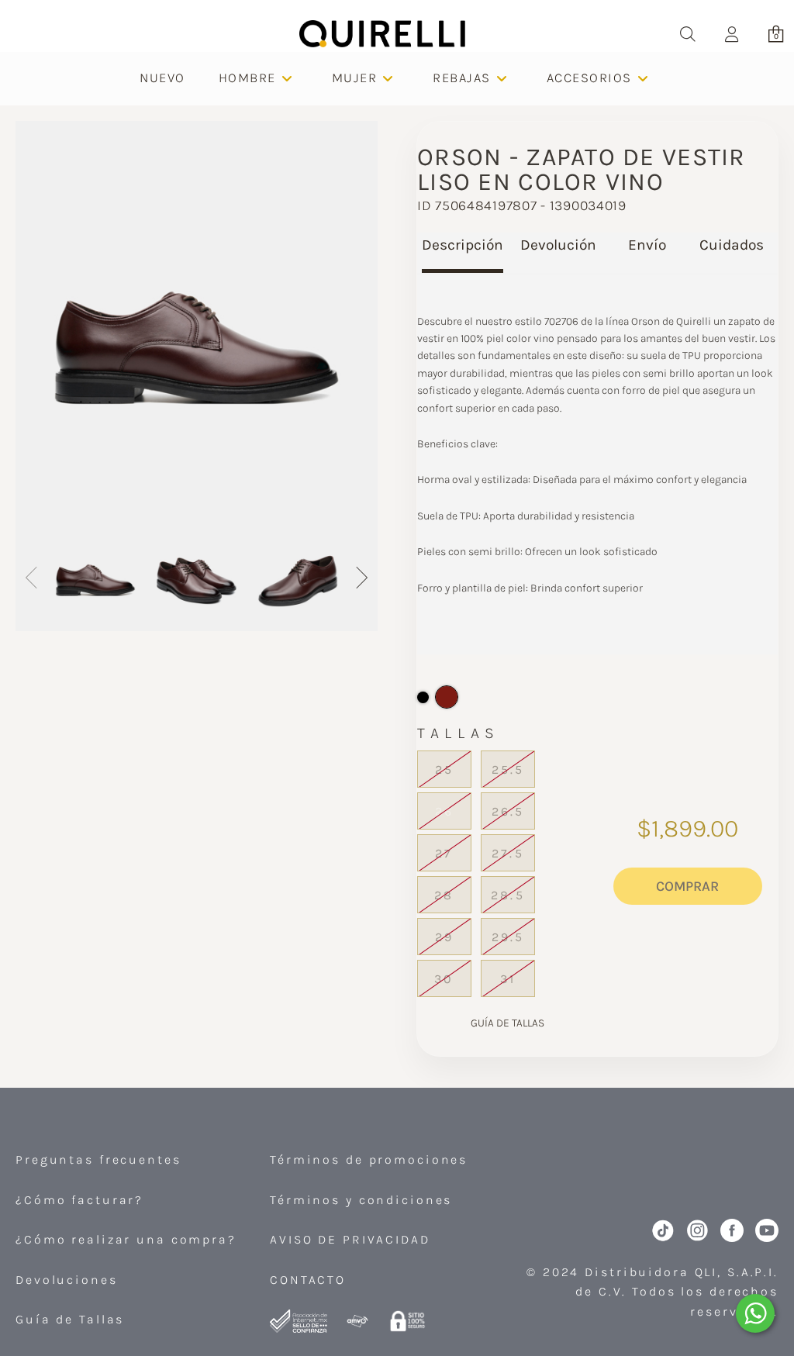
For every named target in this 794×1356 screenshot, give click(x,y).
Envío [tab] (647, 245)
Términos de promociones (369, 1159)
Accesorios (589, 77)
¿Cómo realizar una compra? (126, 1239)
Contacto (308, 1279)
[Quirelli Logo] (381, 33)
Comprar (687, 886)
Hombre (247, 77)
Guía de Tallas (70, 1319)
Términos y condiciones (361, 1199)
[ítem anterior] (32, 580)
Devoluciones (67, 1279)
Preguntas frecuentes (98, 1159)
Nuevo (162, 77)
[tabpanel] (597, 464)
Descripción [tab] (462, 245)
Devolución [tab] (558, 245)
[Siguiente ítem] (360, 580)
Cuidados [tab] (731, 245)
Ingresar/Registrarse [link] (731, 34)
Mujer (355, 77)
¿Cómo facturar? (79, 1199)
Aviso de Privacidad (350, 1239)
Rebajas (462, 77)
